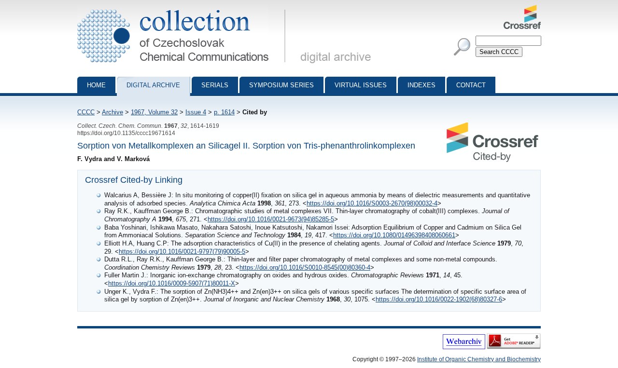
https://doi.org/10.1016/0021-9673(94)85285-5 (271, 219)
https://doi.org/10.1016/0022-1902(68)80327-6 (439, 299)
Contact (471, 85)
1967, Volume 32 (154, 112)
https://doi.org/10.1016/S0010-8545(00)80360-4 (304, 267)
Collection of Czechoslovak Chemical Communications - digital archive (184, 9)
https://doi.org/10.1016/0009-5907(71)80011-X (171, 283)
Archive (112, 112)
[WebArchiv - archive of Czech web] (464, 347)
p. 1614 (224, 112)
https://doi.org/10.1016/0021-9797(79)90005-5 (182, 251)
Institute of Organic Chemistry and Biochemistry (479, 359)
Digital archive (153, 85)
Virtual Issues (361, 85)
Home (96, 85)
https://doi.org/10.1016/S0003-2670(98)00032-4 (372, 203)
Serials (214, 85)
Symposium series (281, 85)
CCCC (86, 112)
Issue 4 (195, 112)
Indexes (421, 85)
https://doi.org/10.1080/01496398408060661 (394, 235)
